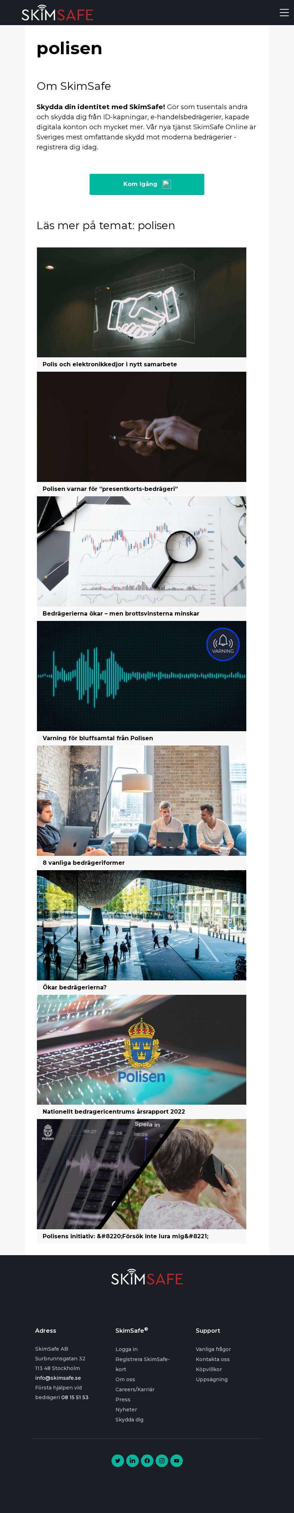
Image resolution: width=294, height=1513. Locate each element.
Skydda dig (129, 1419)
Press (123, 1399)
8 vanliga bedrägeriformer (84, 862)
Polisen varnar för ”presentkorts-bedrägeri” (110, 489)
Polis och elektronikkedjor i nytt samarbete (110, 364)
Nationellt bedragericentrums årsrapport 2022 (114, 1111)
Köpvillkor (209, 1369)
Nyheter (126, 1409)
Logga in (126, 1349)
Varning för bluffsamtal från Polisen (98, 738)
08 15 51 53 (75, 1397)
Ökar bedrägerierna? (74, 987)
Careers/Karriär (135, 1389)
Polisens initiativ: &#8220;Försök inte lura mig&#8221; (125, 1236)
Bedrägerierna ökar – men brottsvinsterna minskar (121, 613)
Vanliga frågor (213, 1349)
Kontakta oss (213, 1359)
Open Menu (284, 12)
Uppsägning (212, 1379)
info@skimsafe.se (58, 1378)
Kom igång (140, 184)
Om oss (125, 1379)
